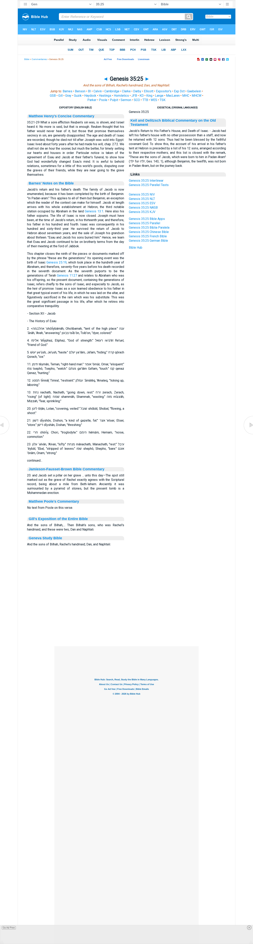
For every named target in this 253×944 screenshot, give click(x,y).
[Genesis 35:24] (5, 434)
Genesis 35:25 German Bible (148, 240)
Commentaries (39, 59)
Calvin (97, 91)
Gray (68, 95)
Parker (91, 100)
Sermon (126, 100)
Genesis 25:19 (56, 262)
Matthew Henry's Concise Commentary (61, 116)
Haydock (90, 95)
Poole (103, 100)
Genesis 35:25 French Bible (148, 236)
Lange (159, 95)
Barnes (67, 91)
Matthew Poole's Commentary (54, 501)
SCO (137, 100)
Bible (26, 59)
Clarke (126, 91)
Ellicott (148, 91)
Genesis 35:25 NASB (143, 207)
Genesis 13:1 (94, 211)
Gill (60, 95)
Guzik (78, 95)
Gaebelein (194, 91)
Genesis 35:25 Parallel (144, 223)
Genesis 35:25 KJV (142, 212)
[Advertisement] (126, 622)
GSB (53, 95)
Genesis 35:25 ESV (142, 203)
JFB (134, 95)
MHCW (196, 95)
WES (154, 100)
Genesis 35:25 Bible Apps (147, 219)
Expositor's (163, 91)
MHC (185, 95)
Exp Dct (179, 91)
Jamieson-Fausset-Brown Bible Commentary (66, 469)
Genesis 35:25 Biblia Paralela (149, 227)
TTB (145, 100)
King (149, 95)
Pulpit (114, 100)
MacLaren (173, 95)
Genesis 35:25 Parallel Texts (149, 185)
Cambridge (111, 91)
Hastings (105, 95)
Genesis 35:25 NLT (142, 199)
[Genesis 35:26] (248, 434)
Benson (80, 91)
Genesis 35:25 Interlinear (146, 180)
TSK (162, 100)
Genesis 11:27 (67, 275)
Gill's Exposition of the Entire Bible (58, 519)
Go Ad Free (9, 927)
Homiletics (121, 95)
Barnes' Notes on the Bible (51, 183)
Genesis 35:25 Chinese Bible (149, 232)
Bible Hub (135, 247)
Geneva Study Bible (45, 538)
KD (142, 95)
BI (89, 91)
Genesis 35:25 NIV (142, 194)
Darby (137, 91)
